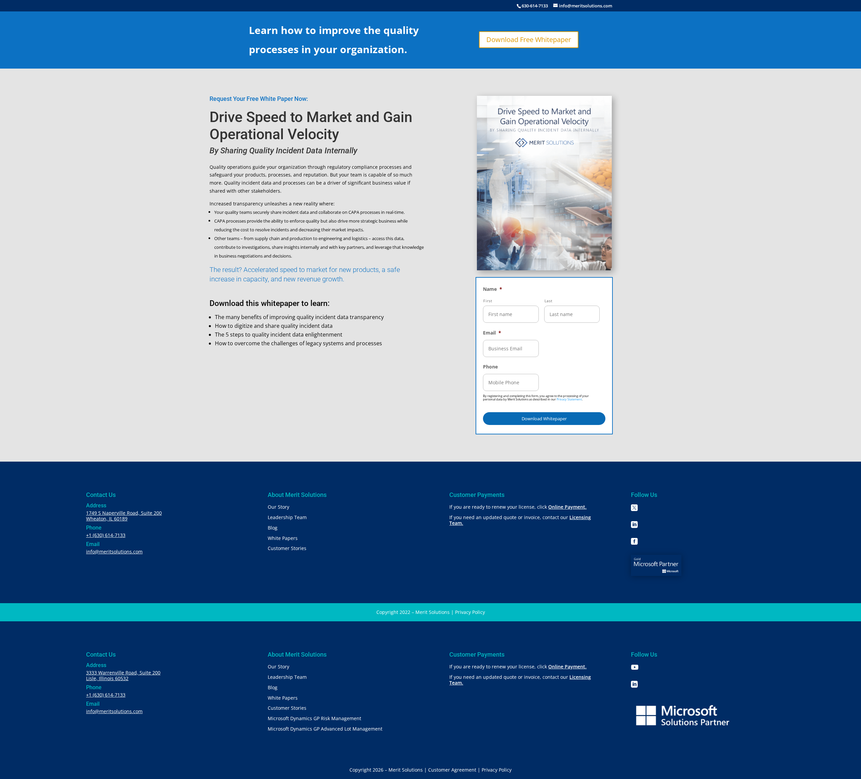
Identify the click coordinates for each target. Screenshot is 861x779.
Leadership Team (287, 517)
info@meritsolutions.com (114, 551)
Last (549, 300)
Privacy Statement (569, 399)
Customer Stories (287, 548)
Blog (272, 527)
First (487, 300)
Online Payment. (567, 507)
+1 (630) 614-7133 (105, 535)
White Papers (283, 538)
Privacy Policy (470, 612)
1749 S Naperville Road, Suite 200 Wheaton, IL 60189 (124, 516)
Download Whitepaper (544, 419)
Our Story (278, 507)
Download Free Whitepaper (528, 39)
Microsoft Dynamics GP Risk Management (314, 718)
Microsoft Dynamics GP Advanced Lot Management (325, 729)
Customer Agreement (452, 770)
